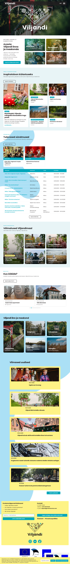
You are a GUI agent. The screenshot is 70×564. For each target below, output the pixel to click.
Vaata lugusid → (9, 81)
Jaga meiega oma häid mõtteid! (52, 515)
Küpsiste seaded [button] (45, 560)
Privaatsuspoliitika (51, 519)
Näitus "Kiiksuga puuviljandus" (13, 191)
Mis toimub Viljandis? (10, 511)
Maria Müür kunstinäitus (11, 202)
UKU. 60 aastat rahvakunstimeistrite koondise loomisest (14, 211)
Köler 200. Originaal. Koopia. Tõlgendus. (15, 173)
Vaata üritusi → (9, 144)
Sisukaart (40, 519)
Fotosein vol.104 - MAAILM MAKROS (13, 188)
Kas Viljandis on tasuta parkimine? (14, 507)
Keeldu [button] (52, 560)
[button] (60, 3)
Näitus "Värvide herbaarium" (12, 199)
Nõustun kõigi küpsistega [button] (61, 560)
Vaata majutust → (10, 281)
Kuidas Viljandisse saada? (11, 505)
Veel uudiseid (53, 493)
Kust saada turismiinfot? (11, 509)
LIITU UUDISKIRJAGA (18, 518)
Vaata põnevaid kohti (12, 62)
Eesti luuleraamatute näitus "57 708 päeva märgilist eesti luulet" (16, 195)
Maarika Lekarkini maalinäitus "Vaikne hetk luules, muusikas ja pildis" (15, 206)
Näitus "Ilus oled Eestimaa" (12, 185)
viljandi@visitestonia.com (49, 508)
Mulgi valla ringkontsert (11, 177)
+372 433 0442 (46, 507)
